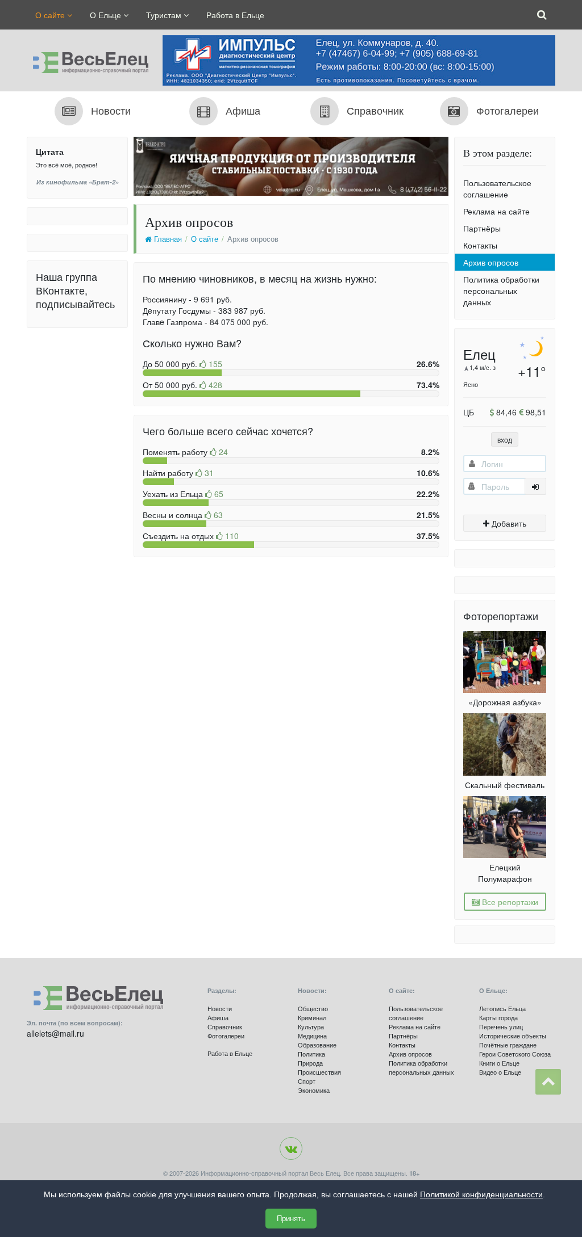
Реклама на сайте (496, 211)
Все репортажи (509, 901)
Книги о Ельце (499, 1062)
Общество (313, 1008)
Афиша (217, 1017)
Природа (310, 1062)
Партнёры (482, 228)
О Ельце (106, 14)
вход (504, 439)
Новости (219, 1008)
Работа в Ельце (235, 14)
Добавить (507, 523)
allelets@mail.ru (55, 1033)
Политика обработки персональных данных (501, 291)
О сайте (51, 14)
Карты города (498, 1017)
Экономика (314, 1090)
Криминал (312, 1017)
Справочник (224, 1026)
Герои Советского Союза (515, 1053)
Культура (311, 1026)
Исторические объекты (512, 1035)
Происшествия (319, 1071)
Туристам (165, 14)
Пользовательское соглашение (497, 188)
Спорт (306, 1080)
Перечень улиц (501, 1026)
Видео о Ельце (500, 1071)
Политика (311, 1053)
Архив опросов (490, 262)
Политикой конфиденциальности (481, 1194)
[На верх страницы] (548, 1082)
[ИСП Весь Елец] (87, 59)
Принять (291, 1218)
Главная (167, 239)
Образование (317, 1044)
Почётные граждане (508, 1044)
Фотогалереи (225, 1035)
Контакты (480, 245)
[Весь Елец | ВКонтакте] (291, 1148)
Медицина (312, 1035)
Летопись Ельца (502, 1008)
